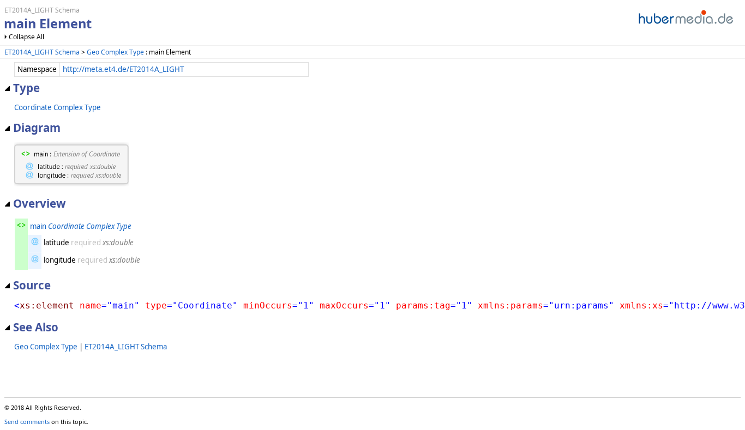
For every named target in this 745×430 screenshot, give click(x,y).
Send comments (27, 421)
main (38, 226)
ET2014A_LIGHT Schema (42, 52)
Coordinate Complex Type (57, 107)
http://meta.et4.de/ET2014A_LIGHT (123, 69)
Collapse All (26, 36)
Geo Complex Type (115, 52)
